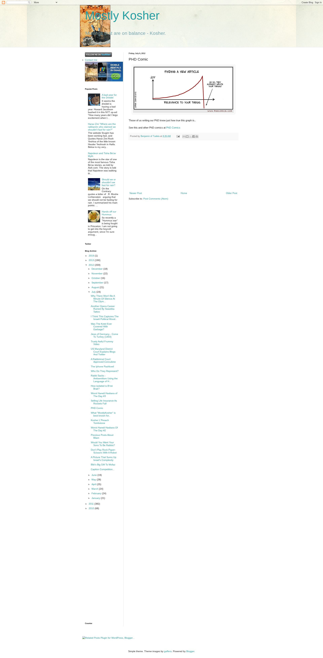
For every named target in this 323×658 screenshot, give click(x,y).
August (96, 287)
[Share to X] (190, 136)
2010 (92, 508)
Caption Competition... (103, 469)
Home (184, 193)
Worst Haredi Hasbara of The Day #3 (104, 394)
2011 (91, 503)
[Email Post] (178, 136)
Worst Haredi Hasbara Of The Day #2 (104, 429)
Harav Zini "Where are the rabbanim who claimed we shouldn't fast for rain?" (102, 127)
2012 (92, 265)
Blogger (190, 651)
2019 (92, 255)
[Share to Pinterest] (197, 136)
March (95, 488)
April (94, 484)
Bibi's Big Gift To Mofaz (103, 464)
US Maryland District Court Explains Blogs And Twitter (103, 352)
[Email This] (184, 136)
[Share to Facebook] (193, 136)
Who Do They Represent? (105, 371)
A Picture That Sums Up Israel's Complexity (103, 458)
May (94, 479)
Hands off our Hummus (109, 213)
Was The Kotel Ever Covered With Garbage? (101, 326)
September (98, 282)
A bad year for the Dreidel (109, 96)
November (97, 273)
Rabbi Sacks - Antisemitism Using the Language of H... (104, 378)
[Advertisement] (183, 166)
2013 (92, 260)
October (96, 278)
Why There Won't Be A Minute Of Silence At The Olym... (103, 299)
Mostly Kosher (122, 15)
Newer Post (136, 193)
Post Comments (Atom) (155, 198)
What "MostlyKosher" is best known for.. (103, 414)
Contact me (91, 60)
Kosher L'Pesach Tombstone (100, 421)
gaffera (168, 651)
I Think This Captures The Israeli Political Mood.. (105, 318)
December (97, 268)
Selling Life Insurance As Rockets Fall (104, 402)
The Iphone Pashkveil (102, 366)
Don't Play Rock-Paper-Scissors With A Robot (104, 451)
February (97, 493)
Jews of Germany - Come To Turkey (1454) (104, 335)
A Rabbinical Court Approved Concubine (103, 360)
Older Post (231, 193)
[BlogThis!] (187, 136)
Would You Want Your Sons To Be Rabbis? (103, 444)
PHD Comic (97, 408)
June (94, 475)
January (96, 498)
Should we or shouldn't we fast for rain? (109, 182)
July (94, 291)
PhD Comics (173, 127)
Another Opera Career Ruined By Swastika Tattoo (103, 309)
